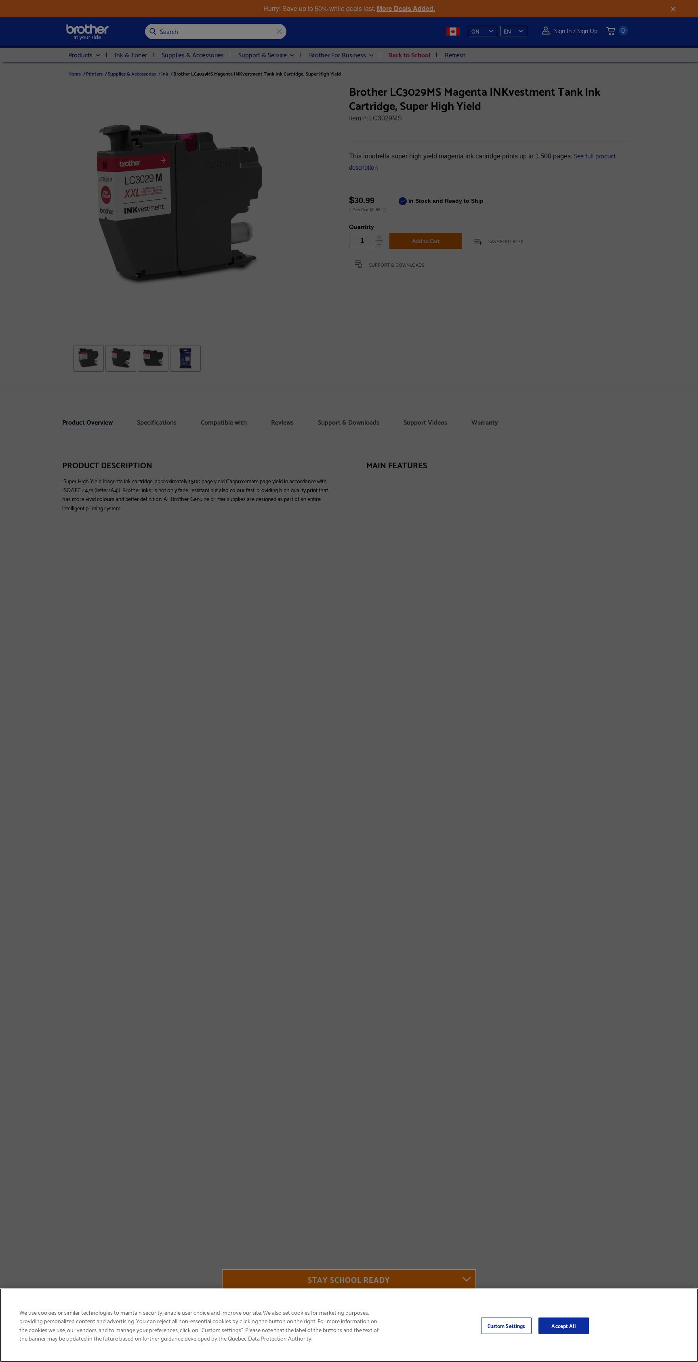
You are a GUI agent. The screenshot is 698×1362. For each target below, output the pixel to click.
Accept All (563, 1325)
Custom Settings (506, 1325)
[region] (349, 1325)
